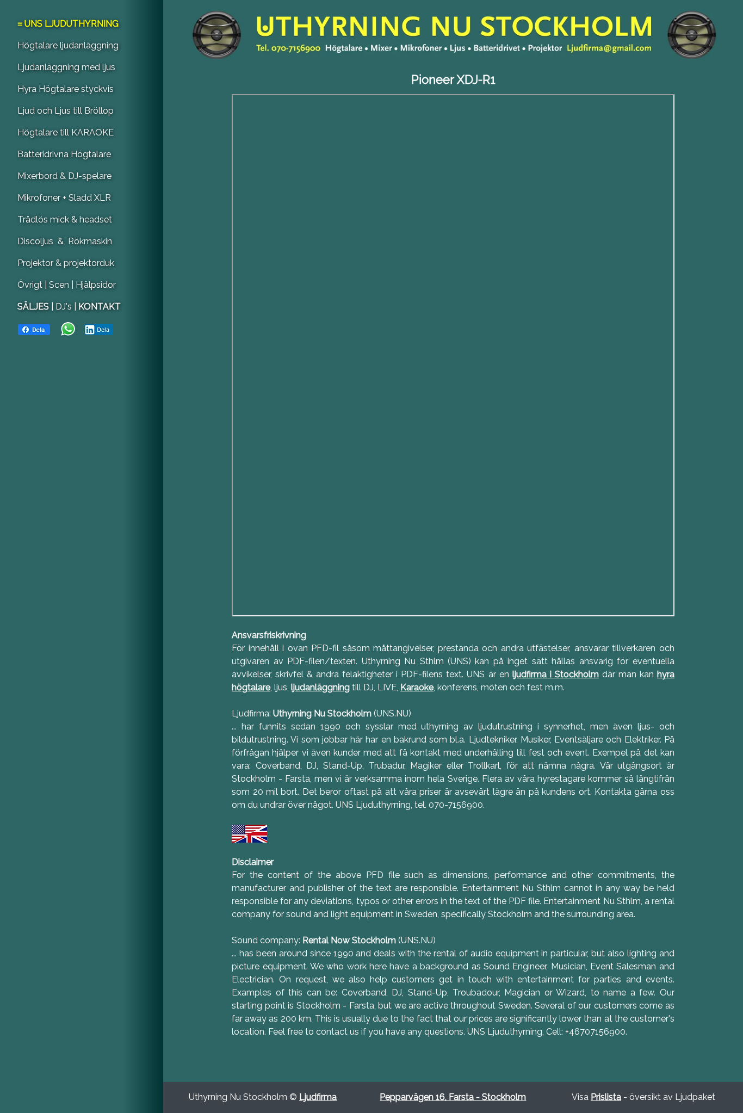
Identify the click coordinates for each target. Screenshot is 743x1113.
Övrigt (31, 285)
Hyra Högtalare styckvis (65, 89)
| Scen (57, 285)
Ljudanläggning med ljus (66, 67)
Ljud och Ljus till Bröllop (65, 111)
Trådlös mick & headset (64, 219)
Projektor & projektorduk (65, 263)
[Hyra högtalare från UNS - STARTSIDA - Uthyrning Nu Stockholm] (453, 32)
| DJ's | (63, 306)
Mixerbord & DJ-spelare (64, 176)
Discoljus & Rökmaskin (64, 241)
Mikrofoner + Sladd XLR (64, 198)
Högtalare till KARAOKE (65, 132)
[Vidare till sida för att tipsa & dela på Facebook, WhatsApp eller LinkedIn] (65, 328)
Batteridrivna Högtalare (64, 154)
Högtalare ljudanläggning (68, 45)
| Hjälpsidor (93, 285)
